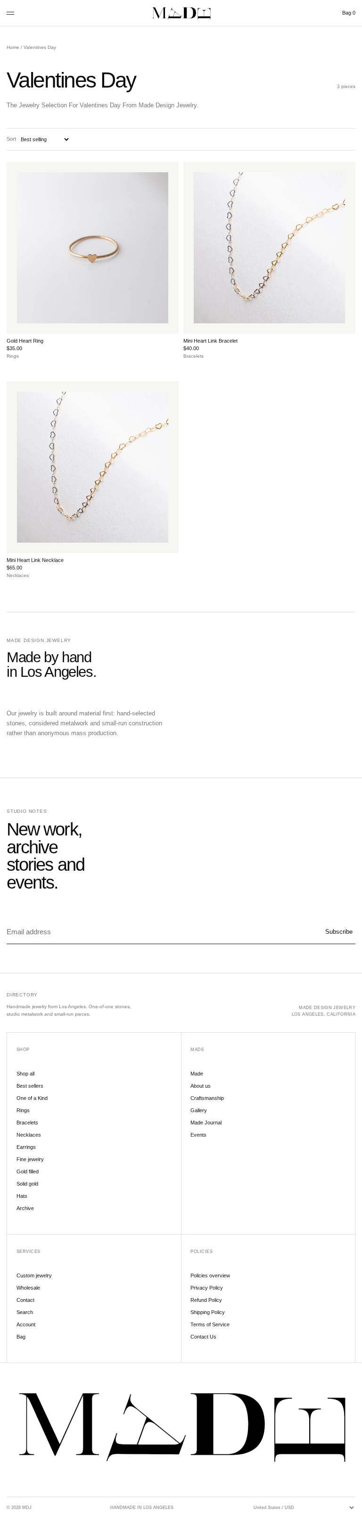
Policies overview (210, 1275)
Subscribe (339, 931)
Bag (348, 13)
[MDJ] (181, 13)
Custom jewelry (34, 1275)
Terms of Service (210, 1324)
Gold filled (27, 1171)
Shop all (25, 1073)
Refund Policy (206, 1300)
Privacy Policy (206, 1288)
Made (196, 1073)
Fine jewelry (30, 1159)
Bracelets (27, 1122)
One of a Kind (32, 1098)
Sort (11, 139)
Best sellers (29, 1086)
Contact (25, 1300)
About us (200, 1086)
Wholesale (28, 1288)
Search (24, 1312)
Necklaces (28, 1135)
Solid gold (27, 1184)
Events (198, 1135)
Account (25, 1324)
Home (13, 47)
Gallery (198, 1110)
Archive (25, 1208)
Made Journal (206, 1122)
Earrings (26, 1147)
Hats (21, 1196)
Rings (23, 1110)
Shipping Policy (207, 1312)
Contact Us (203, 1337)
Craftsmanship (207, 1098)
